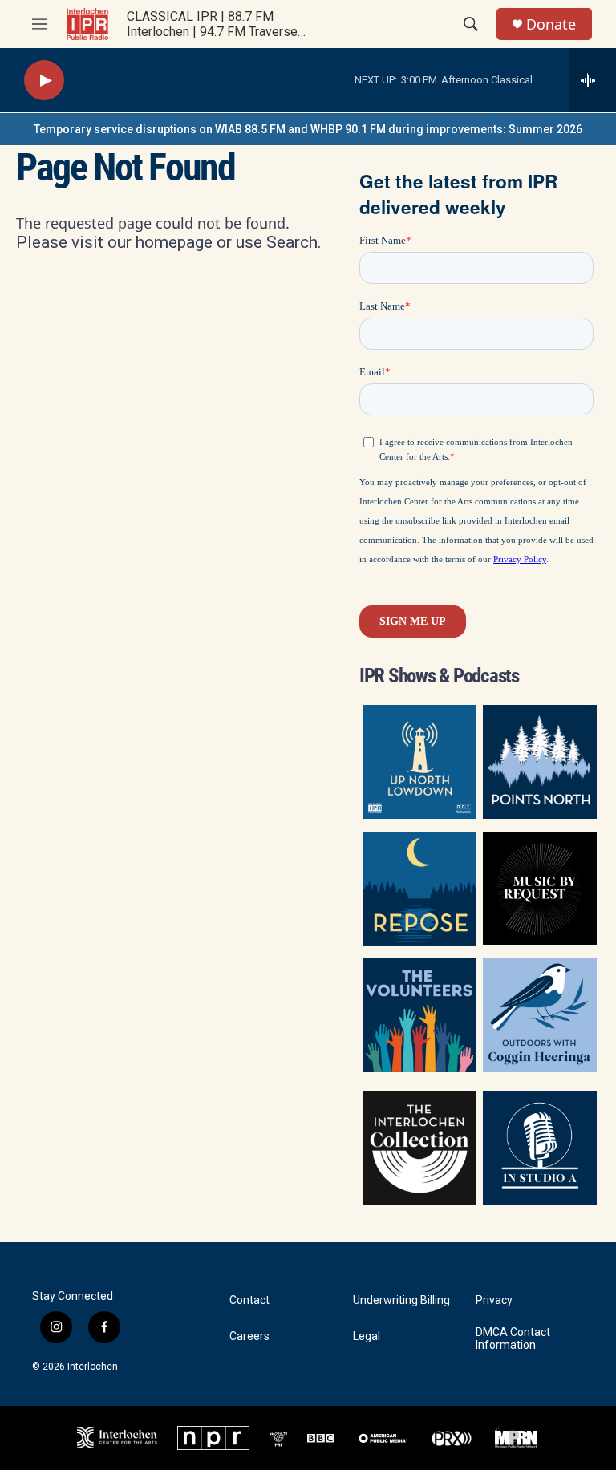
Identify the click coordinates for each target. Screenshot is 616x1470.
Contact (249, 1300)
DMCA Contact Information (513, 1338)
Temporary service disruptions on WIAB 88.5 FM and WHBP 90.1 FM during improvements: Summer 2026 (308, 129)
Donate (551, 24)
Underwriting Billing (401, 1300)
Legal (366, 1336)
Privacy (494, 1300)
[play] (44, 80)
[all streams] (592, 80)
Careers (249, 1336)
